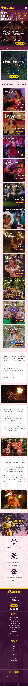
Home (14, 644)
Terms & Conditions (14, 662)
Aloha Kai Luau (14, 629)
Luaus (14, 646)
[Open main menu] (26, 8)
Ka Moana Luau (14, 621)
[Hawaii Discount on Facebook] (14, 609)
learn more (14, 76)
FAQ (14, 652)
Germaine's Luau (14, 617)
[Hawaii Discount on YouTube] (11, 609)
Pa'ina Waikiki (14, 631)
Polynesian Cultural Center (14, 627)
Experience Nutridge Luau (14, 623)
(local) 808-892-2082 (7, 4)
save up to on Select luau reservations (21, 16)
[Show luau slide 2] (14, 48)
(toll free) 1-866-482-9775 (8, 2)
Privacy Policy (14, 660)
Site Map (14, 658)
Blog (14, 650)
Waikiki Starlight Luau (14, 619)
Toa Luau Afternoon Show (14, 635)
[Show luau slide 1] (10, 48)
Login (14, 666)
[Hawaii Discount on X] (17, 609)
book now (23, 3)
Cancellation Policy (14, 664)
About (14, 648)
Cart (14, 656)
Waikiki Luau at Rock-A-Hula (14, 625)
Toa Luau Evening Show (14, 633)
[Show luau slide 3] (17, 48)
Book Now (14, 605)
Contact (14, 654)
